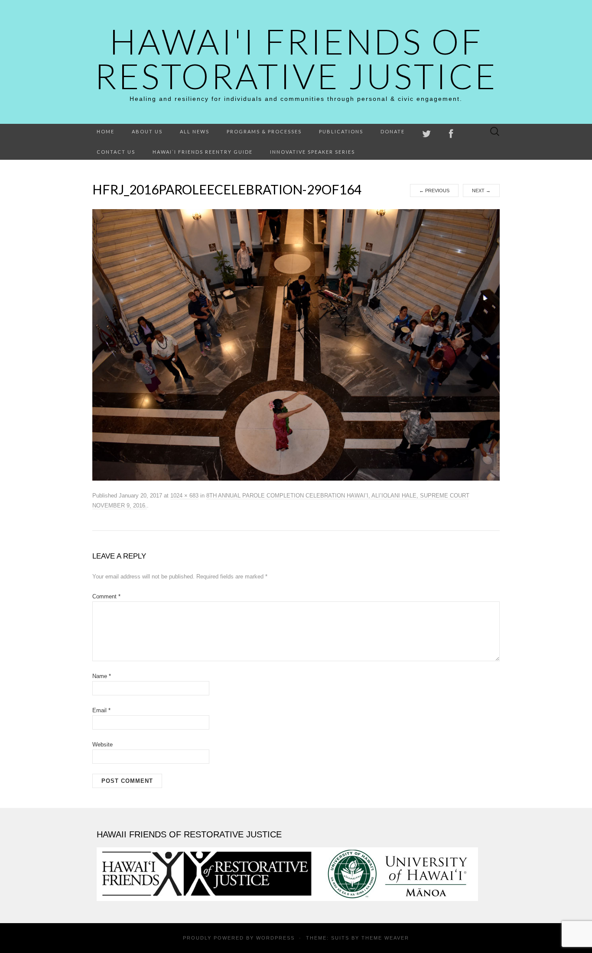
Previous (434, 190)
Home (105, 131)
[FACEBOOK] (451, 134)
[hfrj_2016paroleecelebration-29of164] (296, 344)
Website (102, 744)
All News (194, 131)
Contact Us (116, 152)
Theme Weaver (385, 937)
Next (481, 190)
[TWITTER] (426, 134)
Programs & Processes (264, 131)
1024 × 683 (184, 495)
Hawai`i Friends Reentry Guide (203, 152)
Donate (393, 131)
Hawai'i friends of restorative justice (296, 58)
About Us (147, 131)
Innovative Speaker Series (312, 152)
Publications (341, 131)
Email (101, 710)
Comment (106, 596)
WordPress (275, 937)
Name (101, 676)
